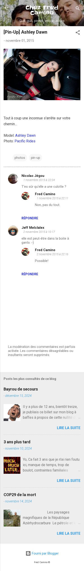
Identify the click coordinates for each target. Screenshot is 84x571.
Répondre (30, 218)
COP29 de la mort (20, 494)
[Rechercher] (77, 9)
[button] (77, 33)
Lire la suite (68, 428)
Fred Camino (45, 194)
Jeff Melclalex (33, 228)
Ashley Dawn (25, 135)
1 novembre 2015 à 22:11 (52, 198)
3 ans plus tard (17, 441)
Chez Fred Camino (42, 10)
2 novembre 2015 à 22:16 (52, 254)
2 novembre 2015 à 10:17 (39, 231)
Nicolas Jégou (33, 176)
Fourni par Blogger (45, 553)
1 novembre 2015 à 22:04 (39, 180)
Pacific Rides (25, 141)
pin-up (35, 158)
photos (20, 158)
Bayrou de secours (21, 389)
